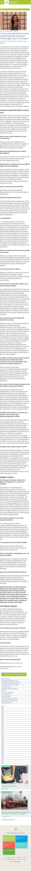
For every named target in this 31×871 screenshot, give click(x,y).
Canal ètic (19, 859)
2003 (2, 750)
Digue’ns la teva (19, 857)
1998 (2, 758)
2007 (2, 742)
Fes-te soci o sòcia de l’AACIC (8, 838)
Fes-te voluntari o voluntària (20, 844)
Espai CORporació (6, 694)
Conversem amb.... (10, 31)
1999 (2, 756)
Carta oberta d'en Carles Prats (9, 680)
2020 (2, 718)
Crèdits (24, 859)
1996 (2, 762)
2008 (2, 740)
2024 (2, 710)
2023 (2, 712)
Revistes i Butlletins (6, 702)
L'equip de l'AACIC (6, 696)
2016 (2, 726)
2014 (2, 730)
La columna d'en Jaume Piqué (9, 700)
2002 (2, 752)
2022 (2, 714)
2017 (2, 724)
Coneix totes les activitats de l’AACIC (14, 674)
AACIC (14, 2)
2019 (2, 720)
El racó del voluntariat (7, 692)
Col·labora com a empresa (7, 844)
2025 (2, 708)
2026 (2, 706)
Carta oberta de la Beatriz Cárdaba (10, 682)
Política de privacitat (11, 859)
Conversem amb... (6, 686)
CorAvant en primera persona (9, 688)
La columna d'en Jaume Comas (9, 698)
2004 (2, 748)
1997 (2, 760)
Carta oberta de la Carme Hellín (9, 684)
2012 (2, 732)
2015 (2, 728)
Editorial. (16, 31)
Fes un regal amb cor (8, 850)
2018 (2, 722)
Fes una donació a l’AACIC (20, 838)
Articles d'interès (5, 678)
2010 (2, 736)
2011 (2, 734)
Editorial (3, 690)
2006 (2, 744)
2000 (2, 754)
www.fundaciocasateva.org (15, 663)
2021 (2, 716)
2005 (2, 746)
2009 (2, 738)
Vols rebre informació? (10, 857)
